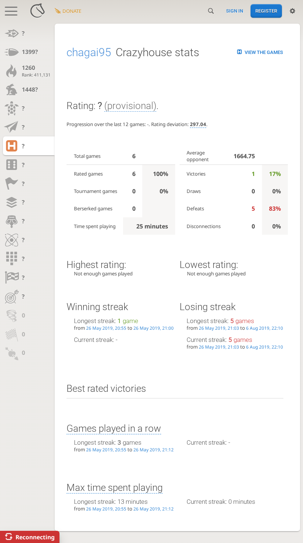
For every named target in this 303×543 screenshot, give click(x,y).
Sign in (234, 11)
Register (266, 11)
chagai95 (89, 52)
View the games (264, 52)
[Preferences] (292, 11)
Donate (71, 11)
